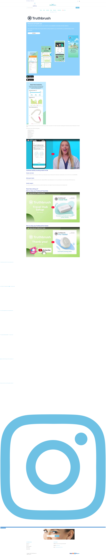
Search (77, 7)
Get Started (33, 33)
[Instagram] (79, 1)
